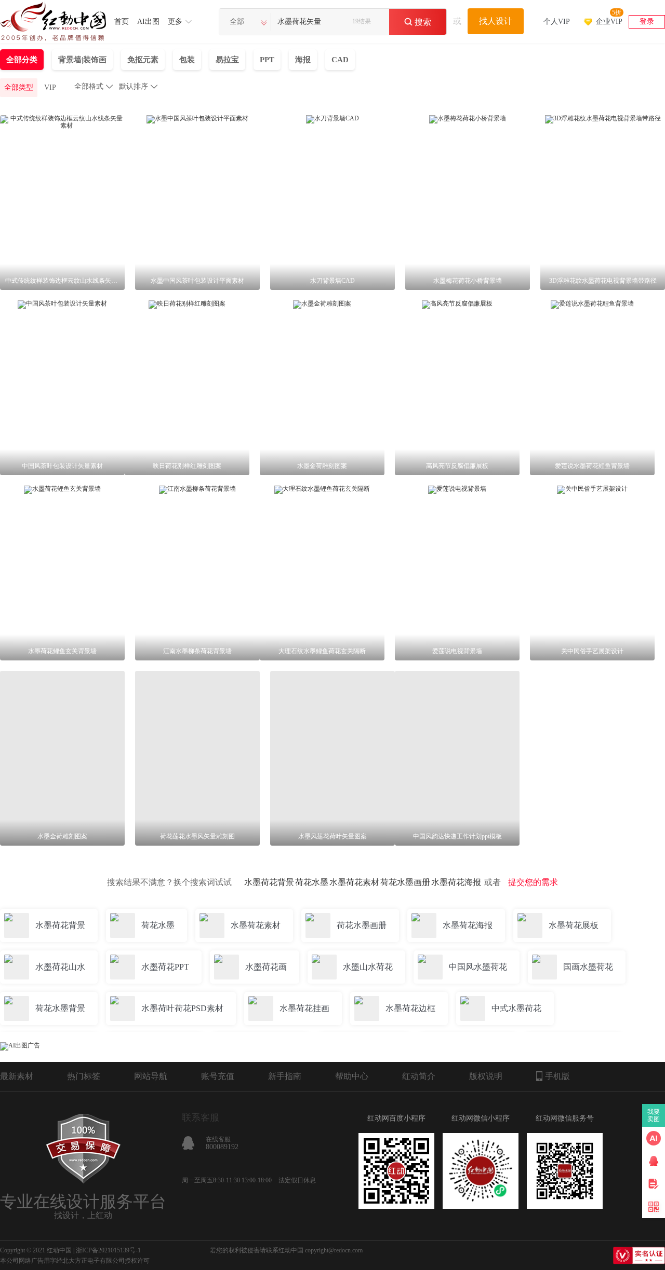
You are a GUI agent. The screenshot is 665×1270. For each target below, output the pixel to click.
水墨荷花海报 (456, 882)
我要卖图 (653, 1115)
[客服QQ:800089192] (653, 1161)
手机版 (557, 1076)
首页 (121, 21)
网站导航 (150, 1076)
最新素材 (16, 1076)
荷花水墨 (311, 882)
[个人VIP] (556, 8)
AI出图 (148, 21)
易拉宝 (227, 60)
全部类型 (18, 87)
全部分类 (21, 60)
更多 (175, 21)
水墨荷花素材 (354, 882)
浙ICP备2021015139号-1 (108, 1250)
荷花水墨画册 (405, 882)
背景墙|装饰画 (82, 60)
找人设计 (495, 21)
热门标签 (83, 1076)
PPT (267, 60)
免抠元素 (142, 60)
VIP (50, 87)
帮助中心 (351, 1076)
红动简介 (418, 1076)
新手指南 (284, 1076)
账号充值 (217, 1076)
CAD (340, 60)
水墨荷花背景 (269, 882)
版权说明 (485, 1076)
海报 (303, 60)
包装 (187, 60)
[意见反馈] (653, 1183)
